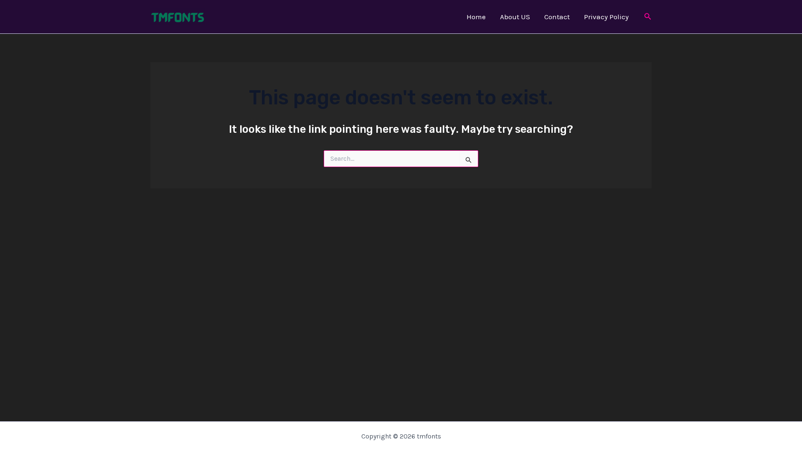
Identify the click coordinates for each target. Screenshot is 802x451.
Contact (557, 17)
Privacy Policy (606, 17)
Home (476, 17)
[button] (648, 16)
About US (515, 17)
